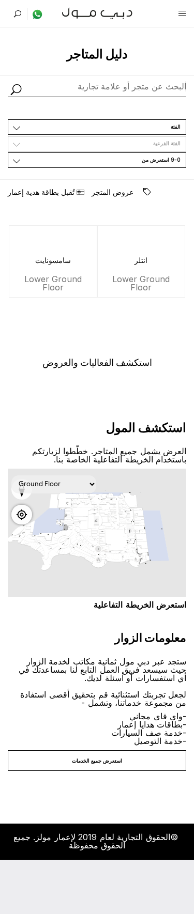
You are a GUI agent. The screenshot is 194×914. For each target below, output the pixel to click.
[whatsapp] (35, 14)
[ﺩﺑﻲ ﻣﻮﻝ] (97, 12)
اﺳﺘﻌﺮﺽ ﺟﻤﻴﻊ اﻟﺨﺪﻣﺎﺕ (97, 760)
